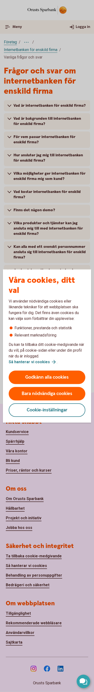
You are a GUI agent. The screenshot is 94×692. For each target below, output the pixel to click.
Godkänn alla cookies (47, 377)
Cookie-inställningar (47, 410)
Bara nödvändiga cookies (47, 394)
